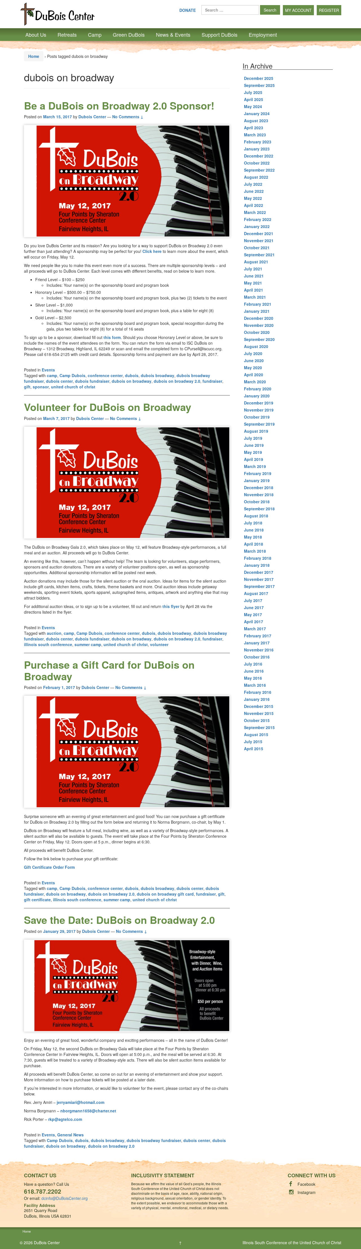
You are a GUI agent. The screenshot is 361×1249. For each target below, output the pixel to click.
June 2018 (254, 530)
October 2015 (257, 720)
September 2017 (259, 586)
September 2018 (259, 508)
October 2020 (257, 332)
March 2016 (255, 685)
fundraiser (212, 381)
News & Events (173, 34)
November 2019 (259, 410)
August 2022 (256, 177)
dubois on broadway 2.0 (177, 381)
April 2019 (253, 459)
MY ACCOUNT (298, 10)
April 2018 (253, 544)
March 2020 (255, 381)
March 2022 (255, 212)
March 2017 (255, 628)
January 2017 (257, 643)
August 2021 (256, 261)
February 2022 (257, 219)
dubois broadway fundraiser (154, 1140)
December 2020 (258, 318)
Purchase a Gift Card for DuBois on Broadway (109, 670)
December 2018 (258, 487)
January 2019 (257, 480)
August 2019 (256, 431)
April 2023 (253, 127)
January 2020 (257, 396)
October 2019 (257, 417)
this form (112, 337)
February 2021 (257, 304)
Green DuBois (129, 34)
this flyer (170, 606)
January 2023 (257, 149)
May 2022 (253, 198)
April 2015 (253, 748)
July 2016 (253, 664)
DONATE (187, 10)
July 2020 (253, 353)
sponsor (41, 387)
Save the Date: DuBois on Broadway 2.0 (119, 919)
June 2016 (254, 671)
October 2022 (257, 163)
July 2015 (253, 741)
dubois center (59, 381)
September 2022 (259, 170)
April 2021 (253, 290)
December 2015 (258, 706)
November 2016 (259, 650)
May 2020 (253, 367)
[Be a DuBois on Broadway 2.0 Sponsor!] (127, 181)
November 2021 (259, 240)
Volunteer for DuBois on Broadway (107, 406)
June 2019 (254, 445)
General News (70, 1135)
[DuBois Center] (57, 13)
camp (52, 375)
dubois (131, 375)
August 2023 (256, 120)
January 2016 (257, 699)
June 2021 (254, 276)
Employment (263, 34)
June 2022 (254, 191)
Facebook (306, 1184)
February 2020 (257, 388)
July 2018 (253, 523)
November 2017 (259, 579)
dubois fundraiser (92, 381)
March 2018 (255, 551)
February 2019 (257, 473)
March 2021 (255, 297)
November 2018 (259, 494)
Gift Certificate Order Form (49, 867)
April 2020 (253, 374)
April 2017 (253, 621)
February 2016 (257, 692)
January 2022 (257, 226)
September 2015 (259, 727)
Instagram (307, 1192)
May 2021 (253, 283)
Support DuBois (219, 34)
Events (48, 370)
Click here (152, 251)
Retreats (67, 34)
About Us (35, 34)
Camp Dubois (72, 375)
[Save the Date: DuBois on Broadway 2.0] (127, 986)
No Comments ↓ (127, 116)
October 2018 (257, 501)
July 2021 (253, 269)
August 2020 (256, 346)
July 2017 (253, 600)
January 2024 (257, 113)
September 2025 (259, 85)
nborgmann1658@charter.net (88, 1111)
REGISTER (329, 10)
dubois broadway (157, 375)
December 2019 (258, 403)
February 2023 (257, 142)
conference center (105, 375)
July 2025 (253, 92)
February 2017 (257, 635)
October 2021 (257, 247)
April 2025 (253, 99)
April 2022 (253, 205)
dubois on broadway (131, 381)
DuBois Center (47, 1242)
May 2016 (253, 678)
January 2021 (257, 311)
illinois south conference (48, 644)
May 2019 (253, 452)
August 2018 (256, 516)
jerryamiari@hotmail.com (80, 1102)
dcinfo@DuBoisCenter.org (64, 1198)
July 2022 (253, 184)
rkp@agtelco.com (65, 1119)
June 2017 (254, 607)
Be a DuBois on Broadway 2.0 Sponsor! (119, 105)
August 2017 (256, 593)
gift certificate (37, 899)
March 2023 (255, 134)
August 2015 (256, 734)
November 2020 (259, 325)
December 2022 (258, 156)
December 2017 (258, 572)
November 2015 (259, 713)
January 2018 (257, 565)
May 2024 (253, 106)
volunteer (159, 644)
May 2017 (253, 614)
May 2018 (253, 537)
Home (33, 56)
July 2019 (253, 438)
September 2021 (259, 254)
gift (27, 387)
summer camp (87, 644)
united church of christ (73, 387)
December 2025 (258, 78)
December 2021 (258, 233)
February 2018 (257, 558)
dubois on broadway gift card (165, 894)
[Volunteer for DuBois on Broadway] (127, 483)
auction (54, 633)
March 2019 (255, 466)
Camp (95, 34)
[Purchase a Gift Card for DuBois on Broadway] (127, 752)
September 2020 (259, 339)
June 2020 (254, 360)
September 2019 (259, 424)
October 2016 (257, 657)
